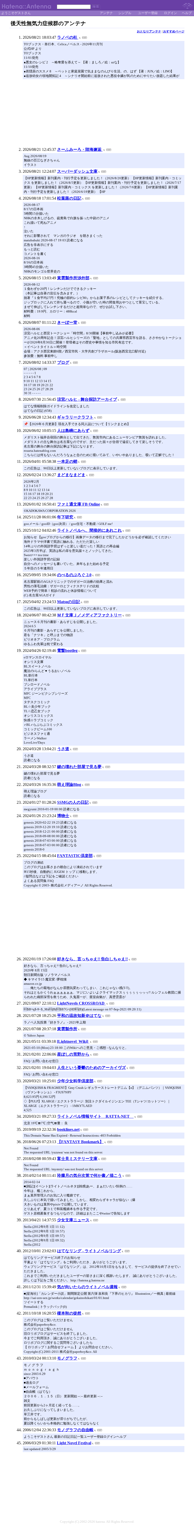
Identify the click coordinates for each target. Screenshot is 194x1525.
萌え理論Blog (69, 784)
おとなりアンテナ (149, 31)
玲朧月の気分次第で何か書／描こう (89, 1175)
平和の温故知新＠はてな (79, 1015)
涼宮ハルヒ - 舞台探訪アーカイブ (87, 399)
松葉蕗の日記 (69, 198)
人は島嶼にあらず (73, 430)
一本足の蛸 (67, 461)
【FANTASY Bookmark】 (80, 1142)
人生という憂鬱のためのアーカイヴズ (91, 1067)
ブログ (63, 362)
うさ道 (63, 749)
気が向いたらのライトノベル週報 (87, 1287)
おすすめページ (173, 31)
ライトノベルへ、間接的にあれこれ (89, 530)
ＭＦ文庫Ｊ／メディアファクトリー (89, 615)
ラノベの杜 (67, 37)
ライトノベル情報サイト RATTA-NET (95, 1116)
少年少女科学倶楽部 (75, 1081)
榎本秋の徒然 (69, 1313)
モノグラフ (67, 1358)
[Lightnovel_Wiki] (73, 1041)
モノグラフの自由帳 (75, 1430)
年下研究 (65, 517)
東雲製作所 (67, 1029)
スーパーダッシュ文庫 (77, 171)
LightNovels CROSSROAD (81, 1003)
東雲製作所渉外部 (73, 278)
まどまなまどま (71, 475)
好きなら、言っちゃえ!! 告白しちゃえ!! (92, 959)
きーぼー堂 (67, 322)
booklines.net (68, 1129)
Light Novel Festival (74, 1443)
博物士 (63, 816)
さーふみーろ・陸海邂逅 (80, 149)
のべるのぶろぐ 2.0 (74, 575)
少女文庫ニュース (73, 1220)
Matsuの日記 (68, 602)
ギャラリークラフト (75, 417)
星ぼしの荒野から (73, 1054)
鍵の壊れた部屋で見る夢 (79, 767)
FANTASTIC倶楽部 (75, 856)
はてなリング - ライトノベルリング (89, 1251)
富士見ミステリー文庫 (77, 1158)
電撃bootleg (67, 650)
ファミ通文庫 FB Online (78, 504)
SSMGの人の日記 (73, 802)
